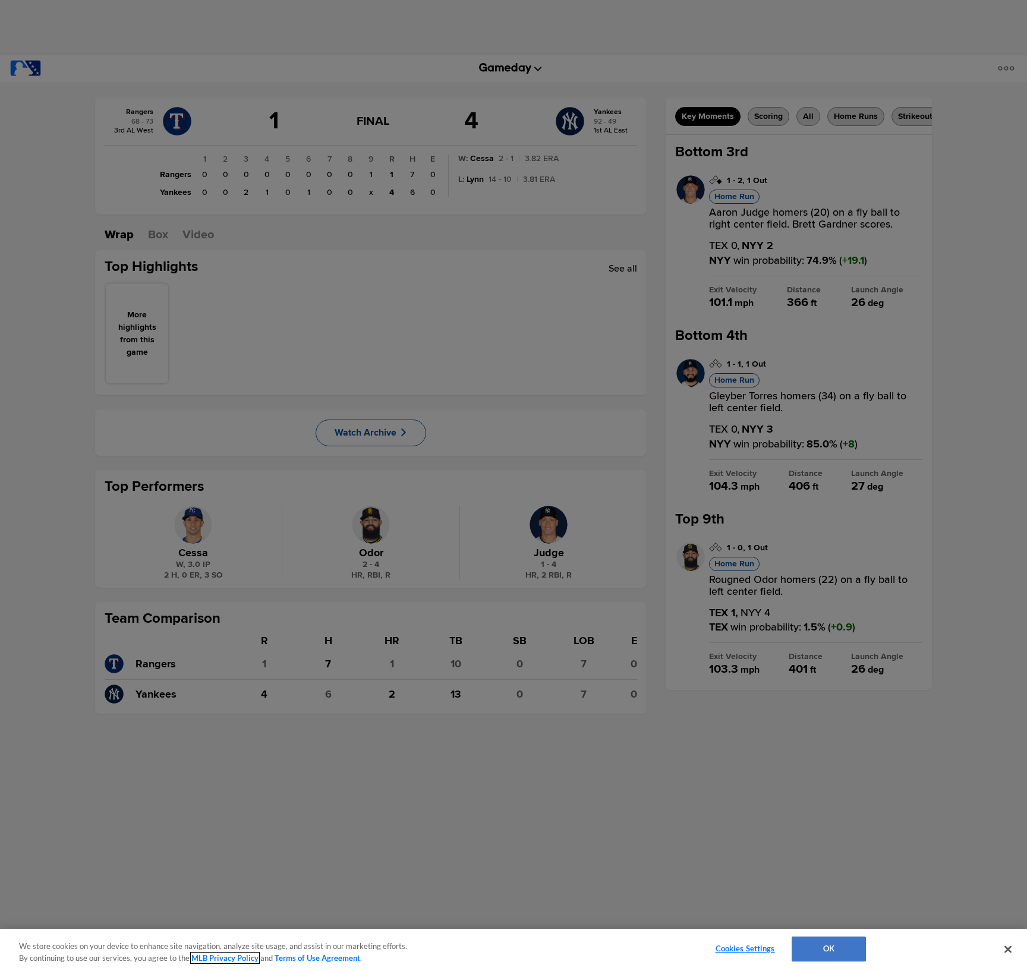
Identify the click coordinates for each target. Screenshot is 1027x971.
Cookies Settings (745, 948)
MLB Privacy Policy (225, 958)
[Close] (1008, 949)
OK (828, 948)
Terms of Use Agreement (317, 958)
